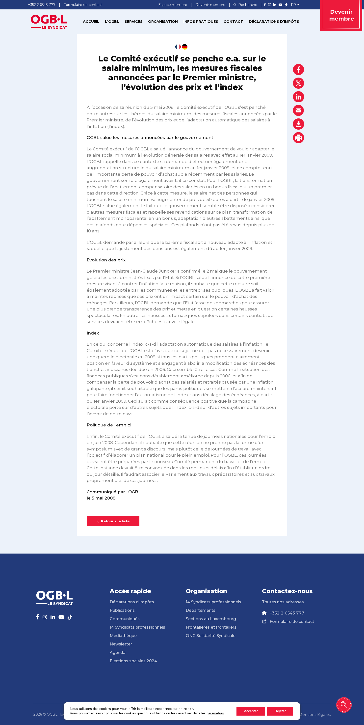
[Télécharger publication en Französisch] (178, 47)
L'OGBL (112, 21)
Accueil (91, 21)
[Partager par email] (298, 110)
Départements (200, 610)
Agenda (118, 652)
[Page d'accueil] (49, 21)
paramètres (215, 713)
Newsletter (121, 644)
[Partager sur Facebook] (298, 69)
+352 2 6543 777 (287, 613)
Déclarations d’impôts (274, 21)
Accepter (251, 711)
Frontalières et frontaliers (211, 627)
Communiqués (125, 618)
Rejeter (280, 711)
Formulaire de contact (292, 621)
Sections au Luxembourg (211, 618)
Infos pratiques (200, 21)
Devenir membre (210, 4)
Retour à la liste (115, 521)
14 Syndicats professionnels (137, 627)
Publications (122, 610)
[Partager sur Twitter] (298, 83)
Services (134, 21)
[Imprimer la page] (298, 137)
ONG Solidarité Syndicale (210, 635)
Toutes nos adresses (283, 602)
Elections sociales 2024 (133, 661)
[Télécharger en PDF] (298, 124)
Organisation (163, 21)
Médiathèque (123, 635)
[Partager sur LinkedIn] (298, 96)
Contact (233, 21)
